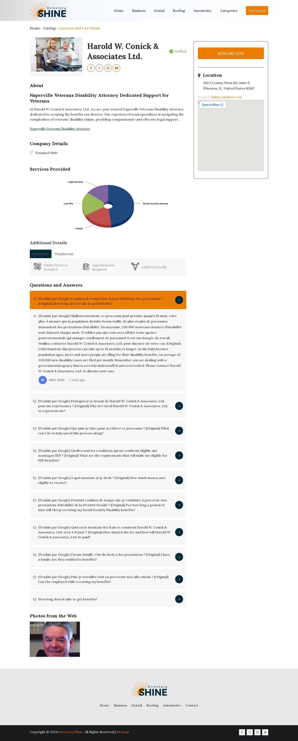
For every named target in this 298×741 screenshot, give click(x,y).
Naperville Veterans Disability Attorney (60, 129)
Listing (49, 28)
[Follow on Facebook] (242, 732)
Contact (191, 705)
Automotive (203, 11)
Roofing (179, 11)
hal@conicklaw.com (227, 97)
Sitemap (122, 732)
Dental (159, 11)
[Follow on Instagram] (257, 732)
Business (139, 11)
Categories (228, 11)
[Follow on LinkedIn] (265, 732)
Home (119, 11)
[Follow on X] (250, 732)
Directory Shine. (71, 732)
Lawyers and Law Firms (79, 28)
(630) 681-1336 (231, 53)
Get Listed (257, 11)
